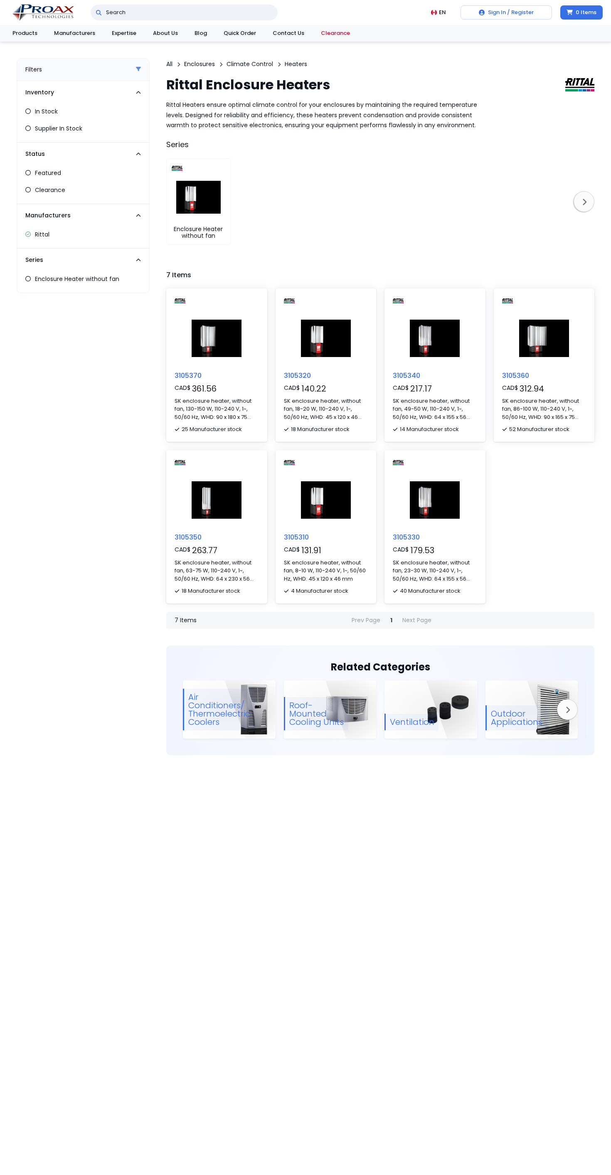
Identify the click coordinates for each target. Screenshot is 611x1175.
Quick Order (240, 33)
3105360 (515, 375)
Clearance (335, 33)
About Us (165, 33)
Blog (201, 33)
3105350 (188, 537)
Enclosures (199, 64)
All (169, 64)
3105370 (188, 375)
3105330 (406, 537)
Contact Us (288, 33)
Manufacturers (74, 33)
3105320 (297, 375)
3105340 (406, 375)
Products (24, 33)
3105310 (296, 537)
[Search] (98, 12)
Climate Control (250, 64)
